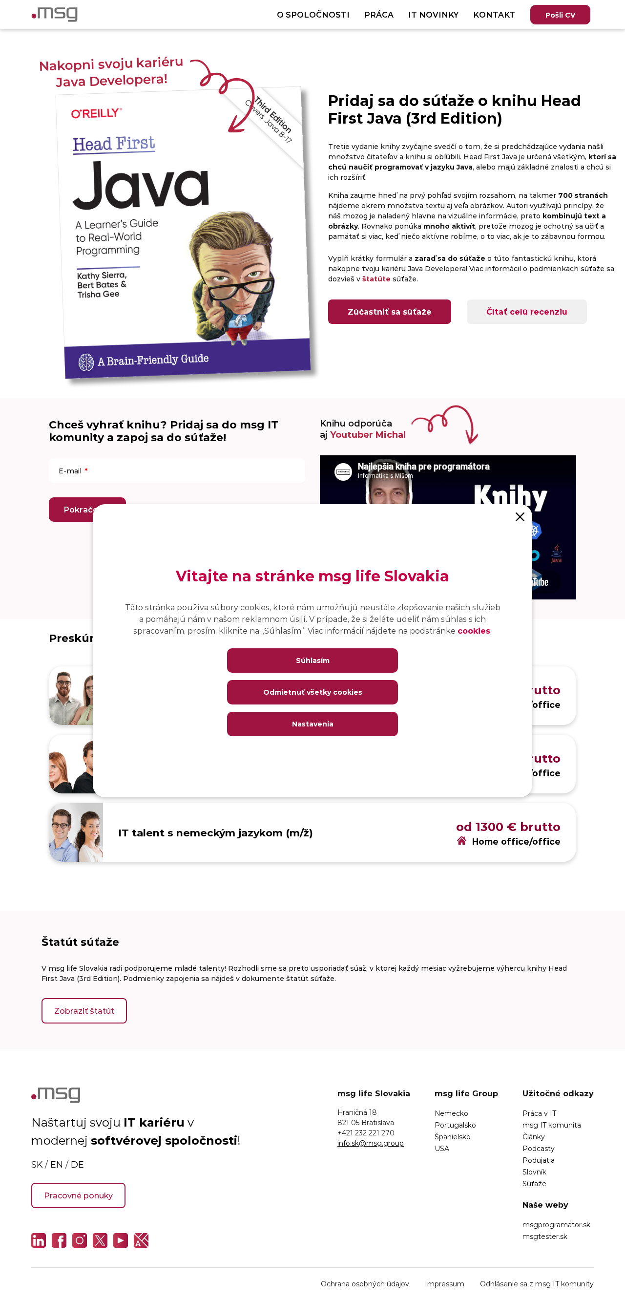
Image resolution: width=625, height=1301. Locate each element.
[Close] (520, 516)
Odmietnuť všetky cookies (312, 692)
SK (36, 1164)
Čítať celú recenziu (526, 311)
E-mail (70, 470)
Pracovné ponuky (78, 1195)
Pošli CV (560, 15)
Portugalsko (455, 1125)
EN (56, 1164)
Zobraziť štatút (84, 1010)
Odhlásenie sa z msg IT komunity (537, 1283)
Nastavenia (312, 723)
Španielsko (453, 1136)
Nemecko (451, 1113)
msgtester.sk (544, 1236)
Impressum (444, 1283)
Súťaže (534, 1183)
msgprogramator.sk (556, 1224)
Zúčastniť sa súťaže (390, 311)
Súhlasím (313, 660)
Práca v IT (539, 1113)
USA (442, 1148)
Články (533, 1136)
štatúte (376, 278)
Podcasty (538, 1148)
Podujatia (538, 1160)
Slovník (534, 1171)
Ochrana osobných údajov (365, 1283)
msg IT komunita (551, 1125)
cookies (474, 630)
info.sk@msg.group (370, 1143)
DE (77, 1164)
